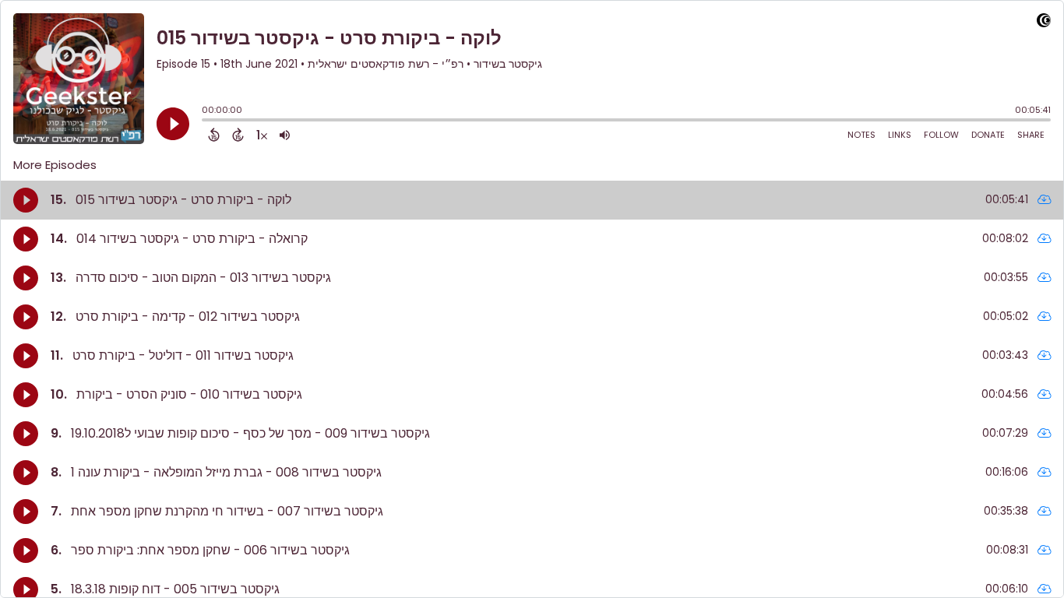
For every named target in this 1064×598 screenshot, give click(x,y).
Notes (861, 134)
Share (1031, 134)
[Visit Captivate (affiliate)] (1044, 23)
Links (899, 134)
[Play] (173, 123)
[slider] (205, 121)
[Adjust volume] (284, 134)
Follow (941, 134)
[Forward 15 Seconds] (238, 134)
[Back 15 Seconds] (214, 134)
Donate (988, 134)
